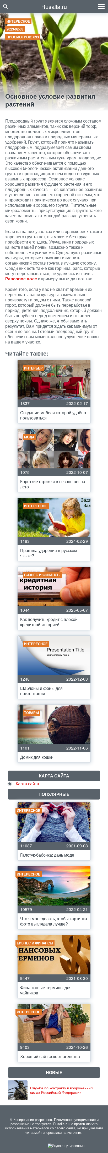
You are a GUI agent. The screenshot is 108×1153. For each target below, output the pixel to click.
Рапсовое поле (21, 279)
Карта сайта (27, 784)
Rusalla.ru (54, 6)
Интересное (18, 21)
